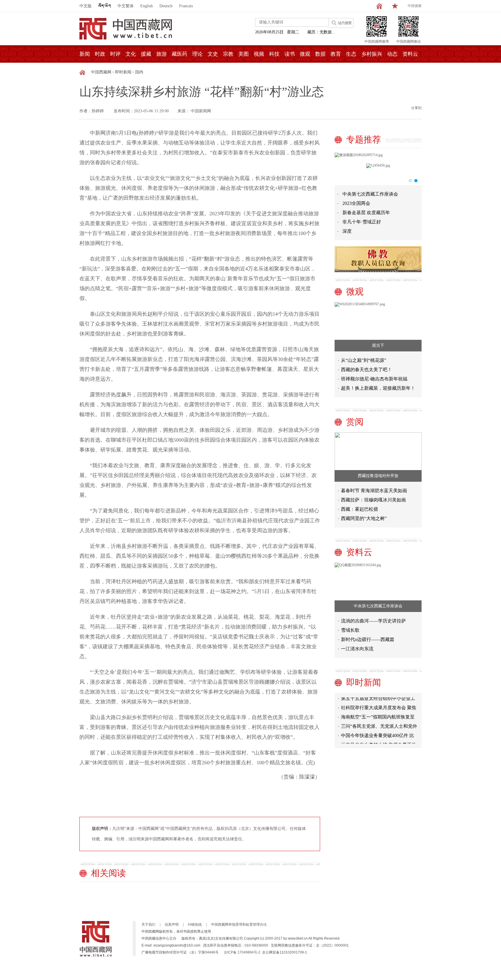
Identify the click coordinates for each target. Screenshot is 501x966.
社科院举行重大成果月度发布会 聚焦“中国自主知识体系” (378, 701)
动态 (392, 54)
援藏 (146, 54)
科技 (274, 54)
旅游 (161, 54)
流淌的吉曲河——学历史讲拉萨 (373, 620)
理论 (197, 54)
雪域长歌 (350, 630)
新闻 (84, 54)
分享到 (416, 108)
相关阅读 (108, 873)
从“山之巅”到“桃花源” (363, 360)
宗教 (228, 54)
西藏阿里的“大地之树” (364, 518)
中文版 (85, 6)
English (146, 6)
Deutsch (166, 6)
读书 (289, 54)
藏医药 (179, 54)
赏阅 (355, 422)
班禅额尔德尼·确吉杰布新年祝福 (374, 378)
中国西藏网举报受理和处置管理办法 (239, 924)
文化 (131, 54)
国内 (139, 72)
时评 (115, 54)
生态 (351, 54)
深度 (347, 231)
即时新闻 (123, 72)
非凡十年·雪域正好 (361, 221)
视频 (259, 54)
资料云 (410, 54)
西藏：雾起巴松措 (359, 509)
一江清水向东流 (357, 648)
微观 (305, 54)
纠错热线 (195, 924)
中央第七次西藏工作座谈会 (370, 194)
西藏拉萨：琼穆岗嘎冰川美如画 (373, 499)
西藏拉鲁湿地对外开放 (378, 476)
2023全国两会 (356, 203)
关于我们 (148, 924)
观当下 (378, 345)
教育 (336, 54)
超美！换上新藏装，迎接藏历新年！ (378, 388)
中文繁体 (125, 6)
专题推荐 (363, 139)
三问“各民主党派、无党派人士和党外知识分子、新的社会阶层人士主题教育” (379, 720)
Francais (186, 6)
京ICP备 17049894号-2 (242, 952)
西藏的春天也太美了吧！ (366, 369)
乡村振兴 (371, 54)
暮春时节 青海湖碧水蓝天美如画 (374, 490)
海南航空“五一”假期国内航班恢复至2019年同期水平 (378, 710)
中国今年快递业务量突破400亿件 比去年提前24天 (377, 729)
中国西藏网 (101, 72)
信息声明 (172, 924)
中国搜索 (415, 6)
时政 (100, 54)
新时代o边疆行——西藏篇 (367, 639)
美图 (243, 54)
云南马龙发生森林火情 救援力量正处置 (378, 738)
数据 (320, 54)
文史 (213, 54)
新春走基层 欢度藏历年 (366, 212)
